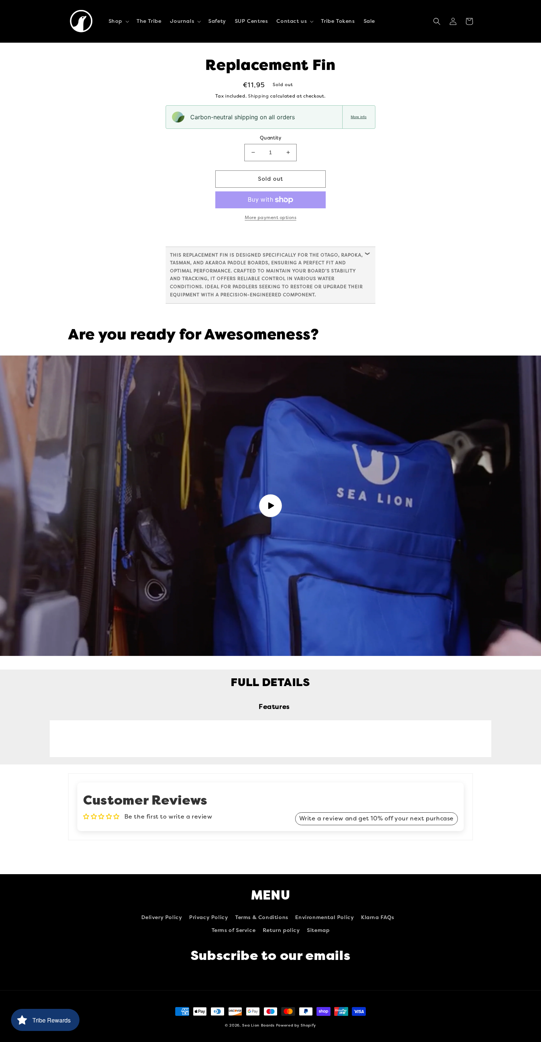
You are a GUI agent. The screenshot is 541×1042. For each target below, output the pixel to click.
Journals (182, 21)
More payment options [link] (270, 217)
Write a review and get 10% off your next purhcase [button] (376, 818)
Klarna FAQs (377, 917)
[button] (118, 21)
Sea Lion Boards (258, 1025)
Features (274, 707)
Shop (115, 21)
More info (359, 117)
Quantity (270, 138)
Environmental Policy (324, 917)
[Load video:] (270, 506)
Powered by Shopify (296, 1025)
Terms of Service (234, 930)
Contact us (291, 21)
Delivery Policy (161, 917)
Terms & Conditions (261, 917)
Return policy (281, 930)
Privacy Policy (208, 917)
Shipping (258, 96)
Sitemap (318, 930)
